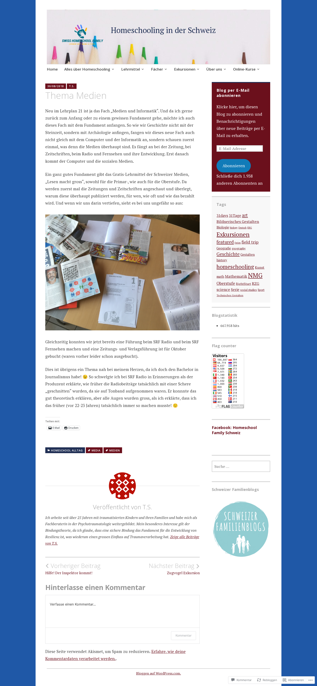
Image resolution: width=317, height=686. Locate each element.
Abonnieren (234, 165)
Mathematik (236, 276)
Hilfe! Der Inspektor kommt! (72, 568)
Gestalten (247, 254)
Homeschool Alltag (67, 450)
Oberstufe (226, 283)
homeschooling (235, 266)
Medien (114, 450)
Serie (235, 289)
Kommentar (183, 635)
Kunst (259, 267)
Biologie (223, 227)
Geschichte (228, 254)
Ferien (238, 242)
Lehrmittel (130, 69)
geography (239, 248)
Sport (261, 290)
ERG (249, 227)
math (220, 276)
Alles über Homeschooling (87, 69)
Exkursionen (184, 69)
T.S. (71, 86)
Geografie (224, 248)
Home (52, 69)
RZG (255, 283)
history (222, 260)
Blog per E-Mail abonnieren (233, 93)
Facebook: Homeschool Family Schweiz (234, 430)
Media (96, 450)
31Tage (235, 215)
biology (234, 227)
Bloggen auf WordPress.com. (158, 673)
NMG (255, 275)
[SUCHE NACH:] (241, 466)
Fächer (157, 69)
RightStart (243, 284)
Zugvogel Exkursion (174, 568)
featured (225, 242)
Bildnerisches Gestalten (238, 221)
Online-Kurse (244, 69)
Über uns (214, 69)
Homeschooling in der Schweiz (163, 30)
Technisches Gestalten (230, 295)
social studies (248, 290)
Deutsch (242, 227)
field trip (250, 242)
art (245, 215)
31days (222, 215)
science (223, 289)
